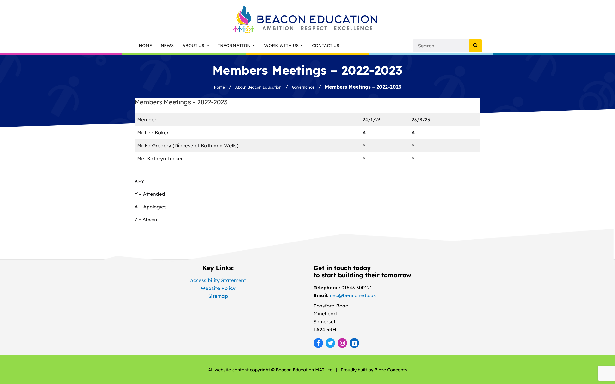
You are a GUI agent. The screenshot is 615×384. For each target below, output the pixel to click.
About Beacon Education (258, 87)
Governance (303, 87)
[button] (196, 45)
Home (219, 87)
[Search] (475, 45)
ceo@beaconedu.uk (353, 295)
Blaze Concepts (391, 369)
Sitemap (218, 296)
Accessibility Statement (218, 280)
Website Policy (218, 288)
